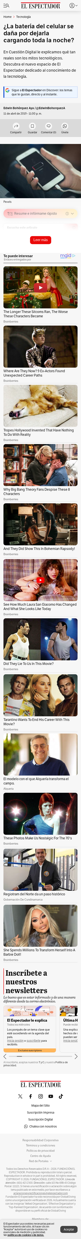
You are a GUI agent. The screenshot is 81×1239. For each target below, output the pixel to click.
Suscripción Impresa (40, 1112)
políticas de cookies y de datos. (26, 1235)
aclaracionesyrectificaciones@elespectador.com (40, 1193)
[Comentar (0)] (48, 126)
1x (72, 244)
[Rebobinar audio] (59, 245)
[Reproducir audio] (10, 238)
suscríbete (34, 1041)
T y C (41, 1062)
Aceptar (69, 1229)
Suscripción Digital (40, 1119)
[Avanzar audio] (66, 245)
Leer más (40, 240)
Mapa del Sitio (40, 1105)
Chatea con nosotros (43, 1126)
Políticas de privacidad (41, 1150)
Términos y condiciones (40, 1145)
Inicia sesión (15, 1041)
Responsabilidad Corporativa (40, 1140)
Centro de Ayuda (40, 1156)
